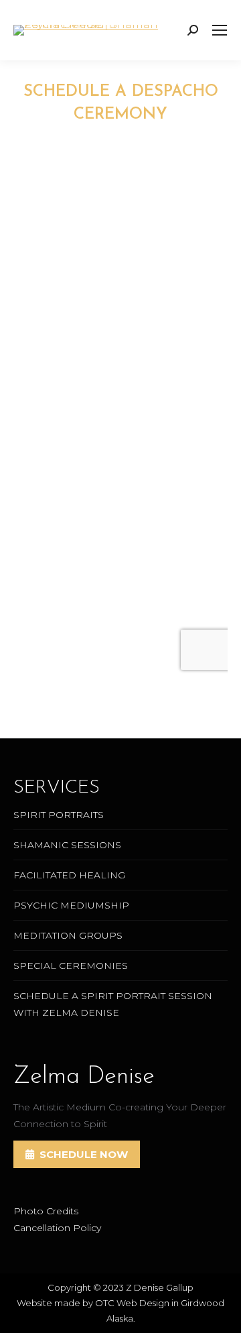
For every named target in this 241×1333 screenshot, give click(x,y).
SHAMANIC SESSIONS (67, 845)
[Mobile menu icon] (220, 30)
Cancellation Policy (57, 1228)
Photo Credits (45, 1211)
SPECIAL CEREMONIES (70, 966)
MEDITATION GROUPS (68, 935)
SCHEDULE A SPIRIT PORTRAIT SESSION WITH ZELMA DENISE (112, 1004)
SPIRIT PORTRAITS (58, 815)
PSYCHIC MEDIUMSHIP (71, 905)
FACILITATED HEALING (69, 875)
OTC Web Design (132, 1302)
